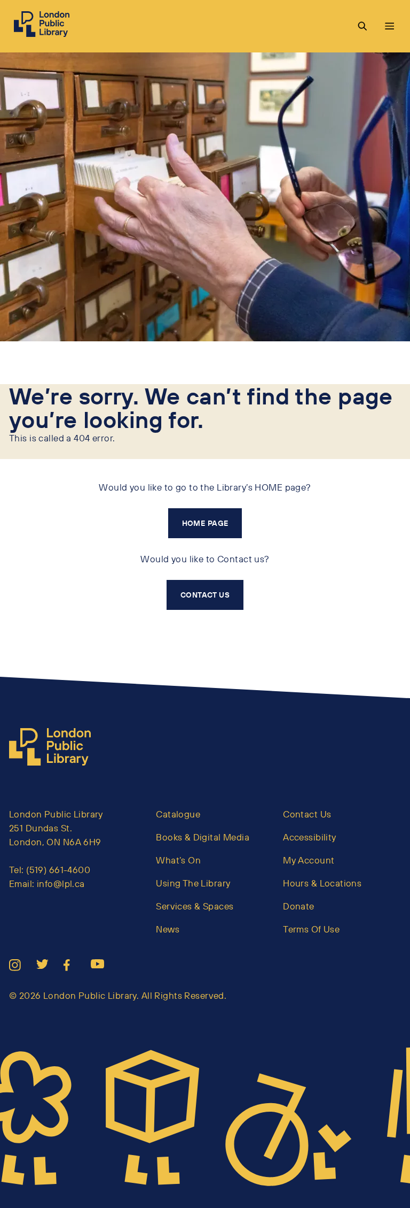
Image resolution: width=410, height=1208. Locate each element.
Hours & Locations (322, 883)
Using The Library (193, 883)
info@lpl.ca (61, 883)
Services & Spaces (194, 906)
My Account (308, 860)
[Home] (54, 747)
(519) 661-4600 (58, 869)
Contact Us (307, 814)
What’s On (178, 860)
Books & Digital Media (202, 837)
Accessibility (309, 837)
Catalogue (178, 814)
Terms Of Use (311, 929)
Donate (298, 906)
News (167, 929)
